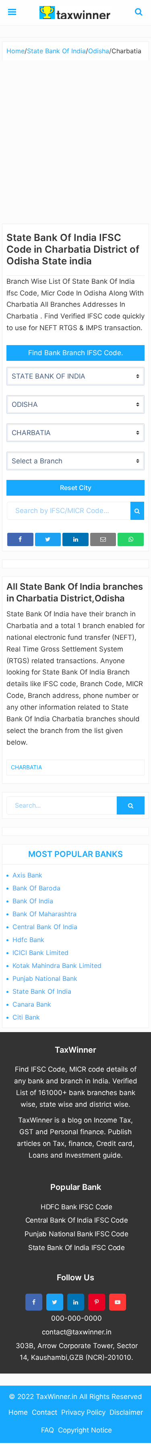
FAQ (47, 1430)
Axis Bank (27, 875)
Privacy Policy (83, 1412)
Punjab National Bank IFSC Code (76, 1234)
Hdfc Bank (28, 940)
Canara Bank (31, 1004)
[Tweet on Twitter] (48, 539)
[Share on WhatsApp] (131, 539)
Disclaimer (126, 1412)
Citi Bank (26, 1017)
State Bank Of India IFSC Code (76, 1248)
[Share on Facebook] (20, 539)
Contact (44, 1412)
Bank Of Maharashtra (44, 914)
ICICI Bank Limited (40, 953)
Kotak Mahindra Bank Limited (56, 965)
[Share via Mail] (103, 539)
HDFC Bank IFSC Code (76, 1207)
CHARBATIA (26, 767)
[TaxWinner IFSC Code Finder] (12, 12)
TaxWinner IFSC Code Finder (75, 12)
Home (18, 1412)
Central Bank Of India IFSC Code (76, 1220)
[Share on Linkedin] (75, 539)
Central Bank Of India (44, 927)
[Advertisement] (75, 140)
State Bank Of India (41, 991)
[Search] (137, 511)
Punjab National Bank (44, 978)
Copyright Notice (85, 1430)
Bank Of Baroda (36, 888)
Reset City (75, 488)
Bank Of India (32, 901)
